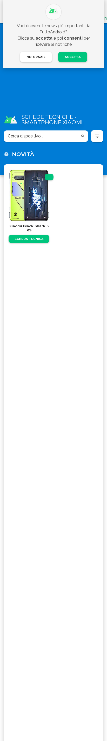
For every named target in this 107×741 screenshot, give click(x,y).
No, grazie (35, 57)
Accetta (73, 57)
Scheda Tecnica (29, 239)
